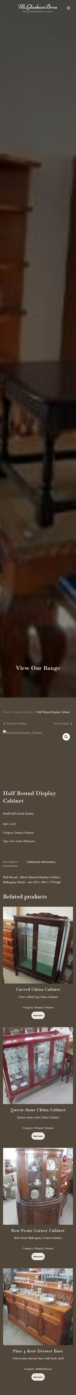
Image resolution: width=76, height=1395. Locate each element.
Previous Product (17, 723)
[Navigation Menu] (68, 8)
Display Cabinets (23, 712)
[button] (66, 737)
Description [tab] (10, 862)
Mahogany (29, 841)
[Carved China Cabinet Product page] (38, 945)
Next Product (61, 723)
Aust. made (16, 841)
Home (6, 712)
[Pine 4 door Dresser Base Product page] (38, 1306)
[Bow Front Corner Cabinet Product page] (38, 1186)
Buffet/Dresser (44, 1369)
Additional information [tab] (41, 862)
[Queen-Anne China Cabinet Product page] (38, 1065)
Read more (38, 1015)
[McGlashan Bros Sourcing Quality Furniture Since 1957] (37, 8)
